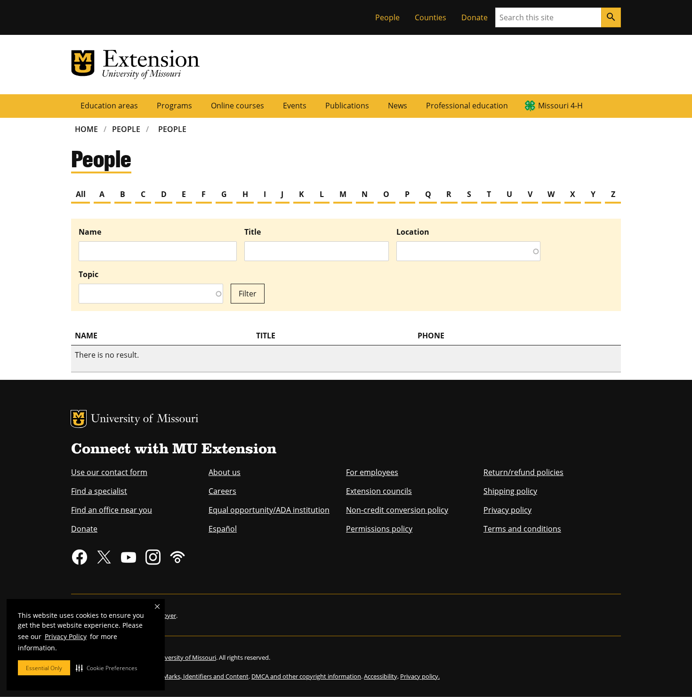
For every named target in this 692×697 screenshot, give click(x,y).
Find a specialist (99, 491)
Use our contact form (109, 472)
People (387, 17)
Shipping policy (510, 491)
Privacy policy (507, 510)
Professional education (467, 105)
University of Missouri (145, 419)
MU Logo (79, 419)
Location (412, 232)
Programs (174, 105)
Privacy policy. (420, 676)
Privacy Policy (66, 636)
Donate (474, 17)
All (81, 194)
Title (252, 232)
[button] (106, 667)
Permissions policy (379, 529)
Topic (88, 274)
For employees (372, 472)
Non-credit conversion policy (397, 510)
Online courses (237, 105)
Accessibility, (381, 676)
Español (223, 529)
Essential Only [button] (44, 668)
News (397, 105)
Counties (430, 17)
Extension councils (379, 491)
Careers (222, 491)
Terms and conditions (522, 529)
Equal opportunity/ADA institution (269, 510)
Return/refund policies (523, 472)
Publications (347, 105)
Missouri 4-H (560, 105)
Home (86, 129)
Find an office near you (111, 510)
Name (90, 232)
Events (294, 105)
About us (225, 472)
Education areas (109, 105)
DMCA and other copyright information (306, 676)
